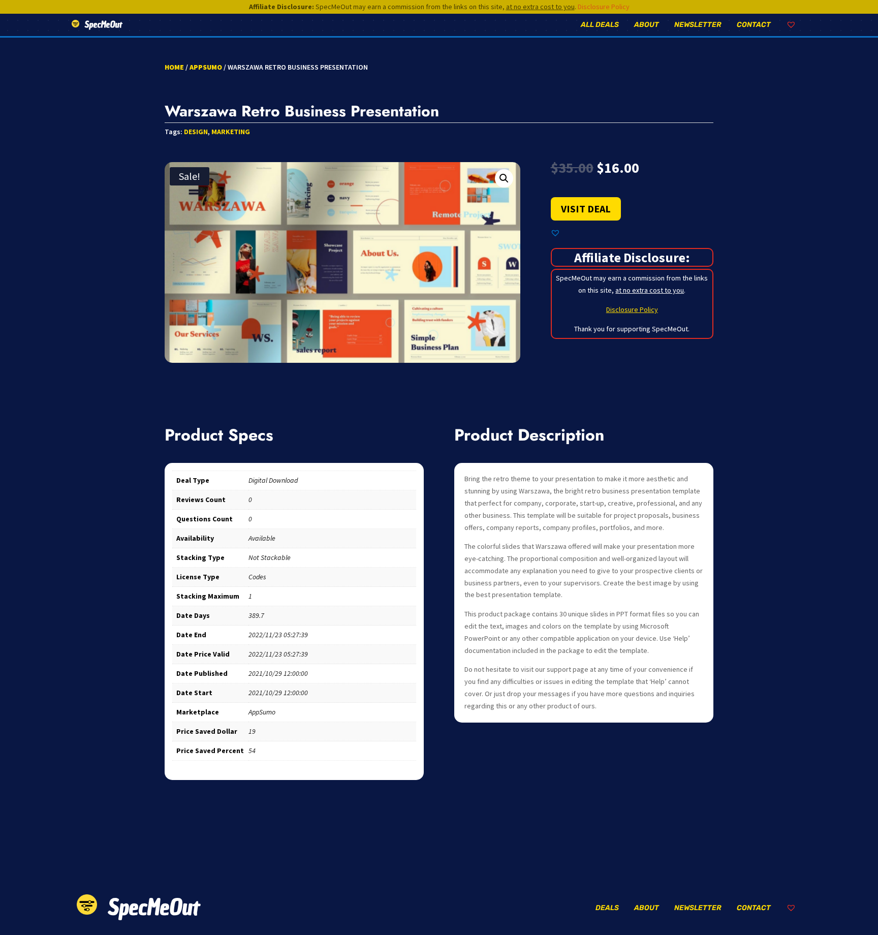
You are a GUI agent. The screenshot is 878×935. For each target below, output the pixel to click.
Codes (257, 576)
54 (252, 750)
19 (252, 731)
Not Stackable (269, 557)
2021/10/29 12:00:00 (278, 673)
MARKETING (230, 131)
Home (174, 67)
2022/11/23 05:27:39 (278, 634)
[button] (504, 178)
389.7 (256, 615)
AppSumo (206, 67)
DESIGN (196, 131)
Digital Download (273, 480)
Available (261, 538)
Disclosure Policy (604, 6)
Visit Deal (586, 208)
